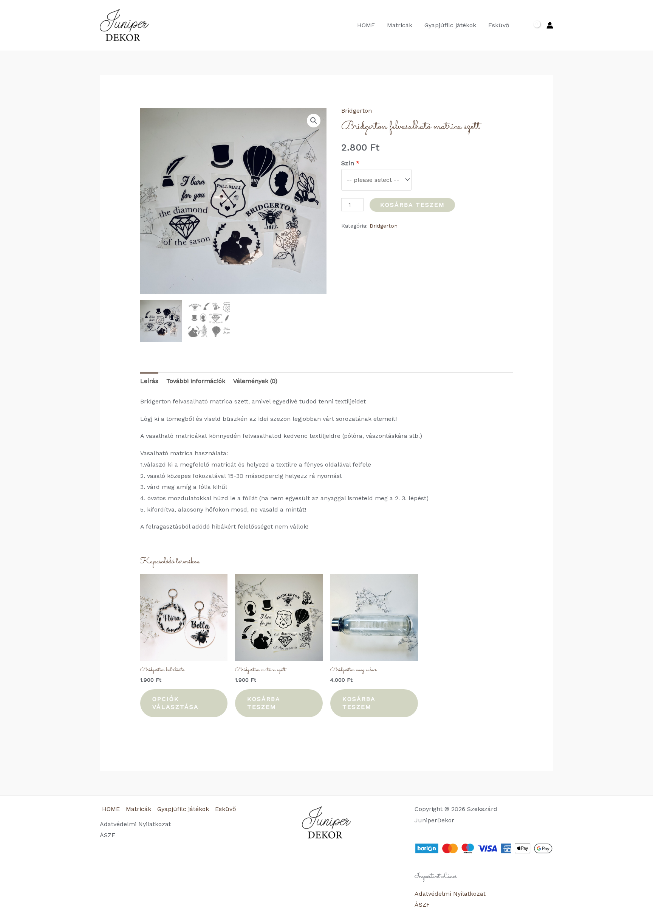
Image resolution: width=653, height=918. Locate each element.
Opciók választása (175, 702)
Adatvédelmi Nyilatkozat (135, 824)
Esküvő (498, 25)
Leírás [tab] (149, 381)
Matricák (399, 25)
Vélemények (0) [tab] (255, 381)
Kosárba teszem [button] (263, 702)
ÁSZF (107, 835)
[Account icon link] (549, 25)
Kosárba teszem (412, 204)
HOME (366, 25)
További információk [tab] (195, 381)
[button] (313, 120)
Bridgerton (356, 110)
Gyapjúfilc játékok (450, 25)
